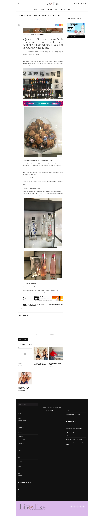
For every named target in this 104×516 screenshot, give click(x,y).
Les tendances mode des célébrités (24, 482)
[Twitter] (76, 4)
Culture (19, 450)
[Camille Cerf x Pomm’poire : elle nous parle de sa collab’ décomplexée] (25, 378)
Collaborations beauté (22, 420)
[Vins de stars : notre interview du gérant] (40, 20)
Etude (19, 457)
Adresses (42, 9)
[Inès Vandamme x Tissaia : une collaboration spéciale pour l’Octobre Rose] (41, 353)
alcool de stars (30, 304)
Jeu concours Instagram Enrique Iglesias (73, 414)
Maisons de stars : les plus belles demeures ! (74, 428)
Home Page (68, 410)
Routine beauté (20, 427)
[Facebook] (74, 4)
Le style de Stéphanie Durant (71, 421)
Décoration (20, 454)
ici (56, 292)
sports (19, 446)
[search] (86, 4)
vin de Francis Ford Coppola (54, 304)
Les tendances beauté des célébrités (24, 423)
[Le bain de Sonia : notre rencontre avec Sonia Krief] (56, 353)
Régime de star (21, 443)
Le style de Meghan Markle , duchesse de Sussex (75, 417)
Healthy (19, 466)
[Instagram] (83, 4)
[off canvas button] (18, 4)
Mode (69, 9)
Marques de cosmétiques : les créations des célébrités (75, 432)
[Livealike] (32, 506)
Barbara (24, 24)
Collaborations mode (21, 478)
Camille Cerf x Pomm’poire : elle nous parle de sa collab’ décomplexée (24, 388)
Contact (67, 407)
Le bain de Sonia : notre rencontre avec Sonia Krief (55, 363)
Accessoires (20, 475)
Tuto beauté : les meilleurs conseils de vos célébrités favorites (75, 443)
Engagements (20, 436)
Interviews (49, 9)
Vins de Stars (33, 305)
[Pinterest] (81, 4)
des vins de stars (44, 304)
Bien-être (62, 9)
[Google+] (79, 4)
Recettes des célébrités (22, 439)
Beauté (56, 9)
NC (18, 489)
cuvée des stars (37, 304)
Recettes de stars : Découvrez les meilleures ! (74, 439)
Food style (20, 462)
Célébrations (20, 432)
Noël (19, 493)
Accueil (36, 9)
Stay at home (20, 496)
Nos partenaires (68, 435)
